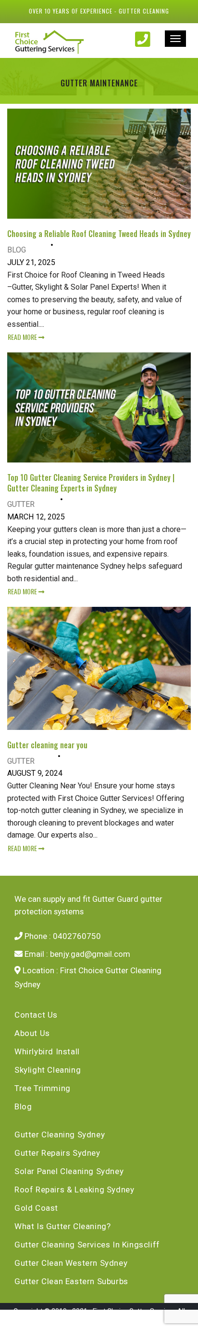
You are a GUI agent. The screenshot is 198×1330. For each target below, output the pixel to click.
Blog (16, 249)
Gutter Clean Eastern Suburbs (71, 1281)
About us (32, 1033)
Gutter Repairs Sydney (57, 1153)
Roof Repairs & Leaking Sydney (74, 1189)
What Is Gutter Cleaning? (62, 1226)
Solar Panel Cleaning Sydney (69, 1171)
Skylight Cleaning (47, 1070)
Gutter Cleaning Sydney (59, 1134)
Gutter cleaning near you (47, 745)
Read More (23, 337)
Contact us (36, 1015)
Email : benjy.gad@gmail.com (76, 954)
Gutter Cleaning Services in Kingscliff (87, 1244)
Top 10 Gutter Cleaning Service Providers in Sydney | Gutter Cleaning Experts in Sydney (90, 483)
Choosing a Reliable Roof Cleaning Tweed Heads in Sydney (99, 233)
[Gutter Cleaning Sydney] (53, 41)
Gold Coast (36, 1208)
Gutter (21, 504)
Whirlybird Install (47, 1051)
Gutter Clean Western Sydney (70, 1263)
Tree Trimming (42, 1088)
